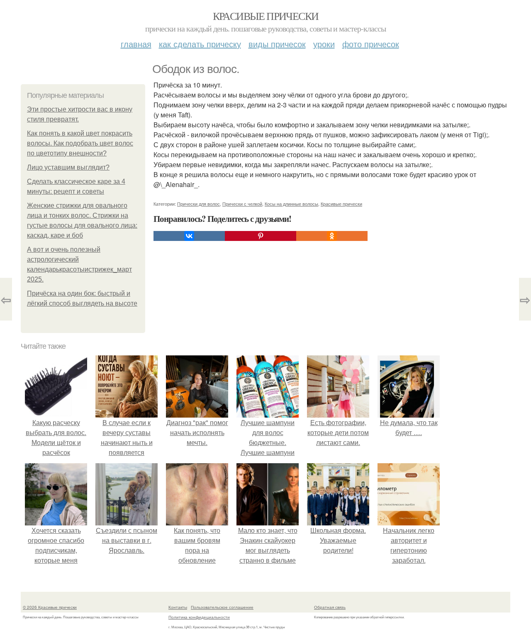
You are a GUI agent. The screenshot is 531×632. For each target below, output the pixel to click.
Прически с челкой (242, 203)
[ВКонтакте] (189, 236)
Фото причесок (370, 44)
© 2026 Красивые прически (50, 607)
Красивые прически (266, 16)
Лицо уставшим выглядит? (68, 167)
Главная (136, 44)
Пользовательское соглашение (222, 607)
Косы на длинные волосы (291, 203)
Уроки (324, 44)
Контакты (177, 607)
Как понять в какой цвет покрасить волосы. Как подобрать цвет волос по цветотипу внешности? (80, 143)
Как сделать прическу (200, 44)
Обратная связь (330, 607)
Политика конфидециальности (199, 617)
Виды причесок (277, 44)
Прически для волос (198, 203)
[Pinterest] (260, 236)
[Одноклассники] (332, 236)
